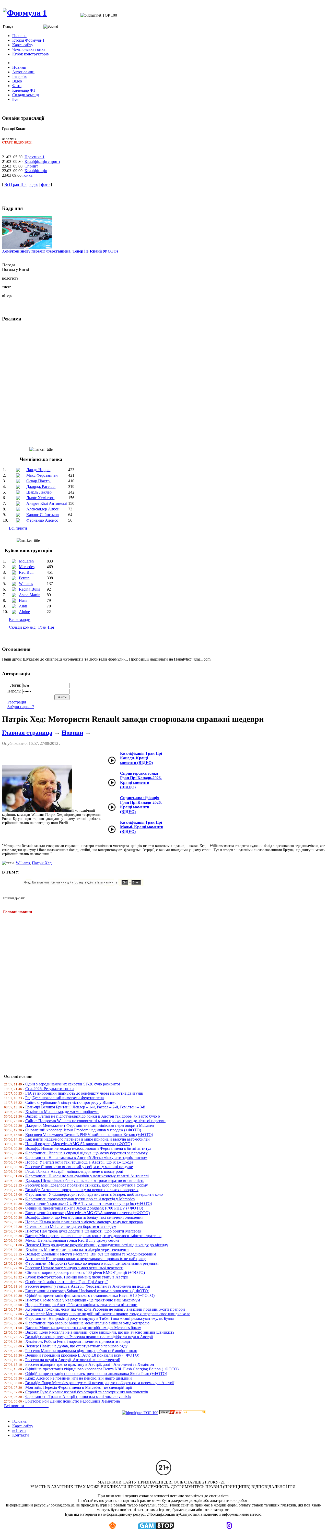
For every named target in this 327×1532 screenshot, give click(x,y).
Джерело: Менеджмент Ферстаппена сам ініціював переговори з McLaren (89, 1125)
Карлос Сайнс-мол (42, 514)
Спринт (31, 166)
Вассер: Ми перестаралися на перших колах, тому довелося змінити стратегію (93, 1236)
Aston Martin (29, 595)
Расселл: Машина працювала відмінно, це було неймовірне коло (81, 1350)
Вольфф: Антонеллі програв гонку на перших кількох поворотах (81, 1190)
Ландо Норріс (38, 470)
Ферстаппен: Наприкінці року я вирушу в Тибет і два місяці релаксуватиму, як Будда (99, 1318)
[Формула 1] (25, 12)
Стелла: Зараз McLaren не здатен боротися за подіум (70, 1226)
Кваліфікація (36, 171)
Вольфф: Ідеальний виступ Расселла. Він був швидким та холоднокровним (90, 1254)
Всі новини (26, 1406)
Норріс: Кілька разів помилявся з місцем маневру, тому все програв (84, 1222)
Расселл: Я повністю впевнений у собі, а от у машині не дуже (79, 1167)
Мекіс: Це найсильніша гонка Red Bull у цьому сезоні (72, 1240)
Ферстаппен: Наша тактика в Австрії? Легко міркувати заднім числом (86, 1157)
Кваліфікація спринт (42, 161)
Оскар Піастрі (38, 481)
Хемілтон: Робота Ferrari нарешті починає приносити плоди (77, 1341)
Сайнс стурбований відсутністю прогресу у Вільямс (70, 1102)
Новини (72, 732)
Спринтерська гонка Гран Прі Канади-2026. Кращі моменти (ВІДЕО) (141, 780)
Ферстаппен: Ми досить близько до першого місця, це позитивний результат (92, 1263)
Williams (26, 583)
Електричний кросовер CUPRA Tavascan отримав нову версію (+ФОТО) (88, 1203)
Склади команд (22, 627)
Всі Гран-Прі (15, 184)
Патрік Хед (42, 863)
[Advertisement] (155, 991)
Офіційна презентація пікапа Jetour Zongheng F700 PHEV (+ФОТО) (84, 1208)
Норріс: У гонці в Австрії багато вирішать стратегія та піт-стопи (81, 1304)
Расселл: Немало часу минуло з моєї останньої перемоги (74, 1268)
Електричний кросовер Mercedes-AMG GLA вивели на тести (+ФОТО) (87, 1213)
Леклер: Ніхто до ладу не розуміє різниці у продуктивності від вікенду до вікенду (96, 1245)
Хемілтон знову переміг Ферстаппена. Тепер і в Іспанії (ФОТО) (60, 251)
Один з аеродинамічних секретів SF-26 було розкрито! (72, 1084)
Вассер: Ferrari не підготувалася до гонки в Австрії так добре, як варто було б (92, 1116)
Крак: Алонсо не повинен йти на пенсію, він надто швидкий (78, 1378)
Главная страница (27, 732)
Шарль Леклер (39, 492)
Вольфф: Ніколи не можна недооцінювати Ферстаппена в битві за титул (88, 1148)
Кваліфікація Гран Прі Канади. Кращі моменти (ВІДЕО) (141, 758)
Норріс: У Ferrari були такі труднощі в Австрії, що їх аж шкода (79, 1162)
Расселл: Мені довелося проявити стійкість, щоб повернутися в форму (86, 1185)
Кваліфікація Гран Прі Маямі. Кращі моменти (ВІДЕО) (141, 827)
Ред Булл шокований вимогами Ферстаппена (64, 1098)
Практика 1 (34, 157)
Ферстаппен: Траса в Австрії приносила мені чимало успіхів (78, 1396)
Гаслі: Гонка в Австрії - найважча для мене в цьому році (74, 1171)
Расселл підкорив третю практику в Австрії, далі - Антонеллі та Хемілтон (89, 1364)
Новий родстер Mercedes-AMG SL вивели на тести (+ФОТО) (78, 1144)
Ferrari (24, 578)
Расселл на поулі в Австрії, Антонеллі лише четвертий (72, 1360)
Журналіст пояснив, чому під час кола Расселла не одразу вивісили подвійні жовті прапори (105, 1309)
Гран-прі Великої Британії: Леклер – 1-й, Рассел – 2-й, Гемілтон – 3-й (85, 1107)
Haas (23, 600)
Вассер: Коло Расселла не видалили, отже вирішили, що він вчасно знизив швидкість (99, 1332)
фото (45, 184)
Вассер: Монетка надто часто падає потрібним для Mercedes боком (83, 1327)
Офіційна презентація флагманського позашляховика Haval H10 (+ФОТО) (90, 1295)
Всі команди (19, 619)
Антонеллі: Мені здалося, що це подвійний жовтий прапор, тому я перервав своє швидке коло (107, 1314)
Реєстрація (16, 702)
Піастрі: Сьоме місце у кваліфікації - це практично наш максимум (82, 1300)
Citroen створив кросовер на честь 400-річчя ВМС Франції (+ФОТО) (85, 1272)
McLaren (26, 561)
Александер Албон (43, 509)
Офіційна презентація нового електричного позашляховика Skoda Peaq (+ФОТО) (96, 1373)
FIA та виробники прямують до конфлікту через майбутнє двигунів (84, 1093)
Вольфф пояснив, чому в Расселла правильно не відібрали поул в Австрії (89, 1337)
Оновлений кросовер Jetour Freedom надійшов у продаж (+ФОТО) (83, 1130)
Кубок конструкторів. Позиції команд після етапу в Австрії (76, 1277)
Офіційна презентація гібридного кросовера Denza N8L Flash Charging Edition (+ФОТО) (102, 1369)
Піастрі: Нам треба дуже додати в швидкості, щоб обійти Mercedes (83, 1231)
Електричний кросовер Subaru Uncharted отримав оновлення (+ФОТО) (87, 1291)
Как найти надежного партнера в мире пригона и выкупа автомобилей (87, 1139)
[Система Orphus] (85, 885)
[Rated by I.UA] (170, 1412)
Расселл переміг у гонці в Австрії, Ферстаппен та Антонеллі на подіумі (87, 1286)
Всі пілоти (18, 528)
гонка (27, 175)
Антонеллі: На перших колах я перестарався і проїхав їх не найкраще (85, 1258)
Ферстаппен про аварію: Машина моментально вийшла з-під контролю (87, 1323)
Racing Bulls (29, 589)
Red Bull (26, 572)
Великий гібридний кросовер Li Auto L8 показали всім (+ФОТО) (82, 1355)
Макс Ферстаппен (42, 475)
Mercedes (26, 567)
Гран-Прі (46, 627)
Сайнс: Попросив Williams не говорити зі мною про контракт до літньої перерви (95, 1121)
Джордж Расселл (40, 486)
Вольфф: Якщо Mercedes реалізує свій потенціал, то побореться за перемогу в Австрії (99, 1383)
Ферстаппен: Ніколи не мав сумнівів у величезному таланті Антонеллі (87, 1176)
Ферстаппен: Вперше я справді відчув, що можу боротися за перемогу (86, 1153)
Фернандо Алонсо (42, 520)
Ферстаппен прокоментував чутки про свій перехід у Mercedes (80, 1199)
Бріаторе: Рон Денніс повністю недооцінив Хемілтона (72, 1401)
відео (33, 184)
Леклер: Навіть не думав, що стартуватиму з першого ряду (76, 1346)
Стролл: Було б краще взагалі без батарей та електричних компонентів (86, 1392)
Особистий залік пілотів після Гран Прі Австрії (66, 1281)
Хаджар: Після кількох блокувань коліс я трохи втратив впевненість (84, 1180)
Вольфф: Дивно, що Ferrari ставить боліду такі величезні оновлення (84, 1217)
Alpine (24, 611)
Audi (23, 606)
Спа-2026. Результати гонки (49, 1088)
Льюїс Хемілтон (40, 498)
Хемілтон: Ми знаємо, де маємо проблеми (62, 1111)
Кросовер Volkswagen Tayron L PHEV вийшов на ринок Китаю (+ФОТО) (89, 1134)
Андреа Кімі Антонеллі (46, 503)
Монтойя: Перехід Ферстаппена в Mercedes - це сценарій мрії (78, 1387)
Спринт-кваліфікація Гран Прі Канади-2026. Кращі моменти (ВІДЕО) (141, 805)
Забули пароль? (20, 706)
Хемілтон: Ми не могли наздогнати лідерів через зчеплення (77, 1249)
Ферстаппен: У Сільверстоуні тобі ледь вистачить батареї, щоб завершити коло (94, 1194)
